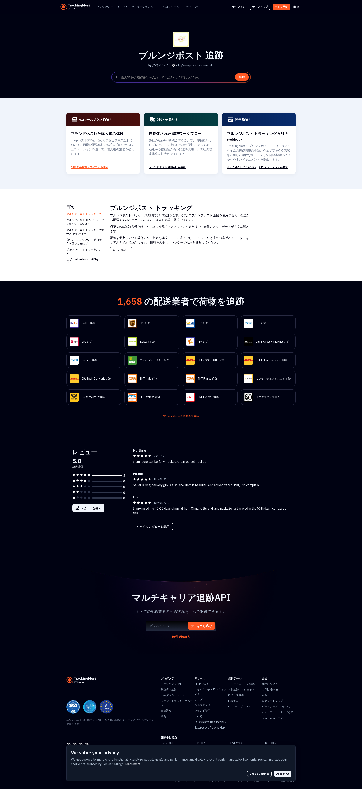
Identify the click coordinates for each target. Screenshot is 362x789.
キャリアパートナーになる (278, 712)
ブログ (198, 699)
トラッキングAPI (171, 684)
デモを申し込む (201, 626)
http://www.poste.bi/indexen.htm (195, 65)
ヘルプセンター (204, 705)
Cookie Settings (259, 773)
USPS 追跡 (167, 743)
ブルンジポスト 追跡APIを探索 (167, 167)
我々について (270, 684)
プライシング (191, 6)
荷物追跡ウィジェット (241, 689)
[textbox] (185, 77)
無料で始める (181, 636)
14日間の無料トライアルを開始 (89, 167)
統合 (163, 716)
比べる (198, 716)
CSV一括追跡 (236, 695)
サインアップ (260, 6)
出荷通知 (166, 710)
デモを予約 (281, 6)
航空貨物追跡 (169, 689)
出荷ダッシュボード (173, 695)
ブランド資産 (202, 710)
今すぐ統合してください (241, 167)
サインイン (238, 6)
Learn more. (133, 764)
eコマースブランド (239, 706)
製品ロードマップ (272, 701)
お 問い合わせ (270, 689)
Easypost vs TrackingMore (210, 727)
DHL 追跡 (270, 743)
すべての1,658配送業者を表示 (181, 416)
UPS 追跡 (201, 743)
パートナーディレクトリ (276, 706)
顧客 (264, 695)
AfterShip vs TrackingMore (210, 722)
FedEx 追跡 (236, 743)
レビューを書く (90, 508)
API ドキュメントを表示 (273, 167)
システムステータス (274, 717)
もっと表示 (119, 250)
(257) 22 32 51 (160, 65)
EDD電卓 (233, 701)
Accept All (282, 773)
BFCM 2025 (201, 684)
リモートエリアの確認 (241, 684)
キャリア (122, 6)
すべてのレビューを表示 (152, 526)
